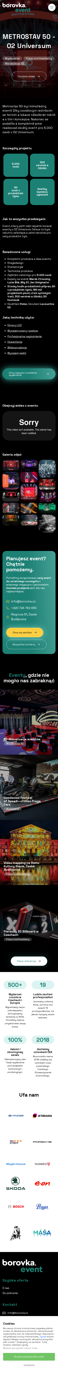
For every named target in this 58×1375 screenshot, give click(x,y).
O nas (5, 1288)
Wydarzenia (12, 58)
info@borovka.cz (23, 601)
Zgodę (43, 1336)
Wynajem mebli (16, 353)
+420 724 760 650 (24, 608)
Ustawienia (29, 1365)
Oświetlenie (14, 342)
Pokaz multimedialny (39, 58)
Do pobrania (10, 1293)
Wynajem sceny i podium (22, 330)
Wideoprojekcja (17, 347)
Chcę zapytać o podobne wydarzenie (23, 373)
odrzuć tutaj (30, 1348)
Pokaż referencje (26, 961)
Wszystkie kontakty (24, 644)
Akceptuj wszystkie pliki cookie (29, 1356)
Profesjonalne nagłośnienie (24, 336)
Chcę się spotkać (22, 632)
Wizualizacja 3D (14, 63)
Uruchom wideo (26, 76)
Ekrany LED (14, 325)
